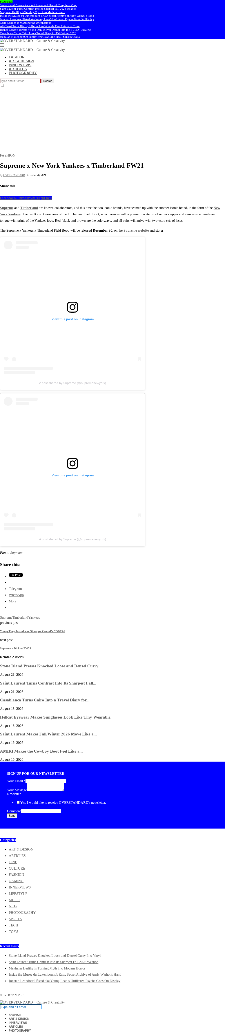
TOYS (13, 931)
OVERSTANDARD (14, 175)
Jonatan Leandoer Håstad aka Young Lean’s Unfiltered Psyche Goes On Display (47, 19)
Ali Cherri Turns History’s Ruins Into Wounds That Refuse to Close (40, 26)
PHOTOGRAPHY (23, 73)
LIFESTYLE (18, 893)
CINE (13, 862)
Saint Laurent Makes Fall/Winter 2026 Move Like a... (48, 734)
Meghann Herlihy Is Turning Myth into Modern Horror (32, 12)
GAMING (16, 881)
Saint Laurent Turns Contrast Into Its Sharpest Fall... (48, 683)
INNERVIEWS (20, 65)
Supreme (6, 208)
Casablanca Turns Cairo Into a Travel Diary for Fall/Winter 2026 (38, 33)
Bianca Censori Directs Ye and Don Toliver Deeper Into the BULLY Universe (45, 29)
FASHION (17, 57)
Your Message (17, 790)
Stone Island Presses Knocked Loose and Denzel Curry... (51, 666)
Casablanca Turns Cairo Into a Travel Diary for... (44, 700)
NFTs (13, 906)
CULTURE (17, 868)
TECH (13, 925)
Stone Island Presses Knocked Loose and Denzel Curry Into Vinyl (38, 5)
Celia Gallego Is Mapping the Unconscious (25, 22)
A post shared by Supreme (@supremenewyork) (72, 383)
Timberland (29, 208)
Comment (14, 811)
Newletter (14, 794)
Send (12, 815)
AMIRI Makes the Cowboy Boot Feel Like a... (41, 751)
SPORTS (15, 919)
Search (47, 81)
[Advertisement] (112, 120)
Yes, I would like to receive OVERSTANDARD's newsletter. (63, 802)
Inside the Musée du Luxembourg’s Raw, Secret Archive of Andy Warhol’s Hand (47, 15)
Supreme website (136, 230)
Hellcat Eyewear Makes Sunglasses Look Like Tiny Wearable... (57, 717)
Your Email (16, 781)
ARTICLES (18, 69)
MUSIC (14, 900)
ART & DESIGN (21, 61)
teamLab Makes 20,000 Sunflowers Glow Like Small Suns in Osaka (40, 36)
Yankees (34, 617)
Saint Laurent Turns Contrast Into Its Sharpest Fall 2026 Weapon (38, 8)
